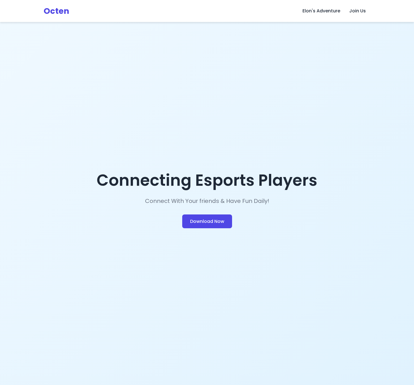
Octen (56, 11)
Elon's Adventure (321, 11)
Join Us (357, 11)
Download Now (207, 221)
